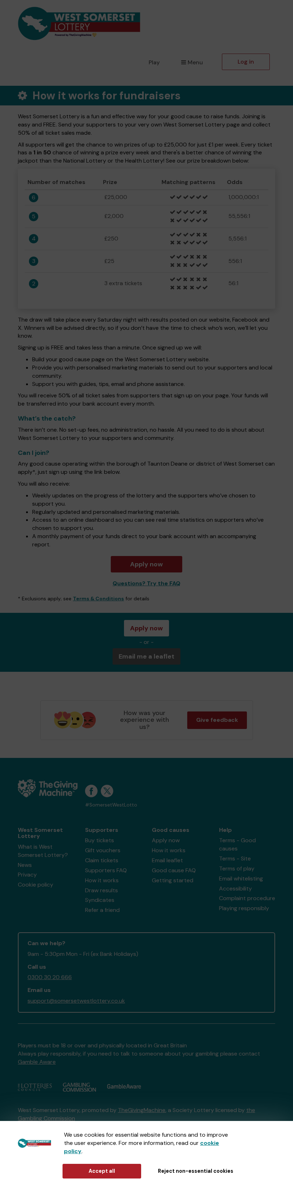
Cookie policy (35, 884)
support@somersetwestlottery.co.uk (76, 1000)
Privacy (27, 874)
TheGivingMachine (141, 1110)
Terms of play (236, 868)
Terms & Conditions (98, 598)
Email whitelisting (241, 878)
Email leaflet (167, 860)
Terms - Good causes (237, 844)
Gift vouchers (102, 850)
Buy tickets (99, 840)
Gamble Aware (37, 1062)
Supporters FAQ (106, 870)
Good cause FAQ (174, 870)
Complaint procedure (247, 898)
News (25, 865)
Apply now (146, 564)
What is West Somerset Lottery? (43, 851)
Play (154, 62)
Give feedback (217, 720)
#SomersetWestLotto (111, 805)
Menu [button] (195, 62)
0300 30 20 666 (50, 977)
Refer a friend (102, 910)
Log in (246, 61)
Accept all (102, 1171)
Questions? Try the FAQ (146, 583)
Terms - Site (235, 858)
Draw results (101, 890)
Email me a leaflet (146, 656)
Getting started (172, 880)
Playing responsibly (244, 908)
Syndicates (99, 900)
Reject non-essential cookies (195, 1171)
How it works (102, 880)
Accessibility (235, 888)
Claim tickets (101, 860)
